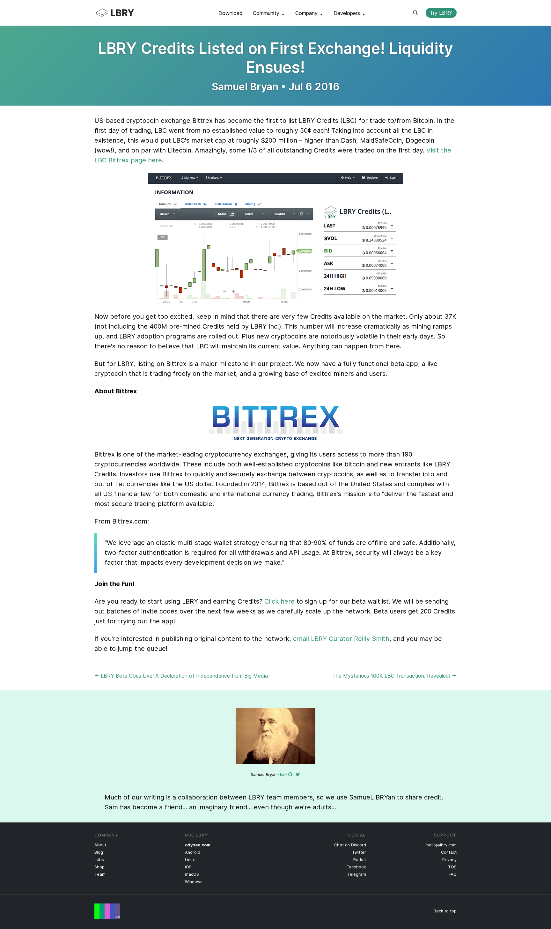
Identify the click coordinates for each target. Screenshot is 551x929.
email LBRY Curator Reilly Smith (341, 639)
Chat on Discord (350, 845)
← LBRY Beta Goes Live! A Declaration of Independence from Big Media (181, 676)
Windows (193, 881)
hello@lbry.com (441, 845)
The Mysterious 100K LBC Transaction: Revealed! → (394, 676)
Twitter (359, 852)
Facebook (356, 867)
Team (100, 874)
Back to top (445, 911)
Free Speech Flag (107, 911)
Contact (449, 852)
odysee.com (197, 845)
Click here (279, 601)
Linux (190, 859)
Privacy (449, 859)
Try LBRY (441, 13)
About (100, 845)
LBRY (127, 13)
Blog (98, 852)
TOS (452, 867)
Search (415, 13)
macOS (192, 874)
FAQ (453, 874)
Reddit (359, 859)
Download (230, 13)
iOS (188, 867)
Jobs (99, 859)
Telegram (356, 874)
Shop (99, 867)
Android (192, 852)
